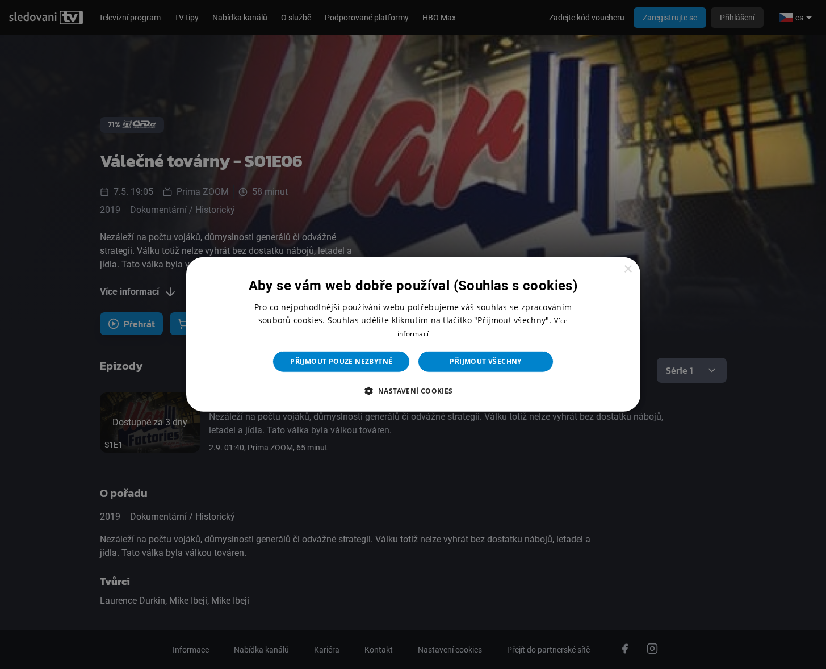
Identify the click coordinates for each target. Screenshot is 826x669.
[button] (412, 391)
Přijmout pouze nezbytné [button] (341, 361)
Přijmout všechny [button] (485, 361)
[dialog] (413, 334)
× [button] (627, 269)
